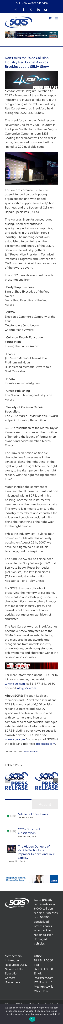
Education (11, 973)
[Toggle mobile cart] (50, 18)
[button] (7, 780)
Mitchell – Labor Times (33, 814)
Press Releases (31, 751)
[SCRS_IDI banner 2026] (31, 34)
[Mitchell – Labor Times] (11, 814)
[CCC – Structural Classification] (11, 829)
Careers (10, 978)
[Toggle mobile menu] (56, 18)
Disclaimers (12, 982)
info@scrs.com (26, 688)
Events (18, 969)
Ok (32, 1019)
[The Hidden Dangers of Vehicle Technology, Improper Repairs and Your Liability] (11, 847)
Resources (12, 965)
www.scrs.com (15, 683)
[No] (59, 1013)
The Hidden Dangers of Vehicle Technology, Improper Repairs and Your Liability (36, 852)
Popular (18, 804)
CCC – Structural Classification (29, 831)
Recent (45, 804)
